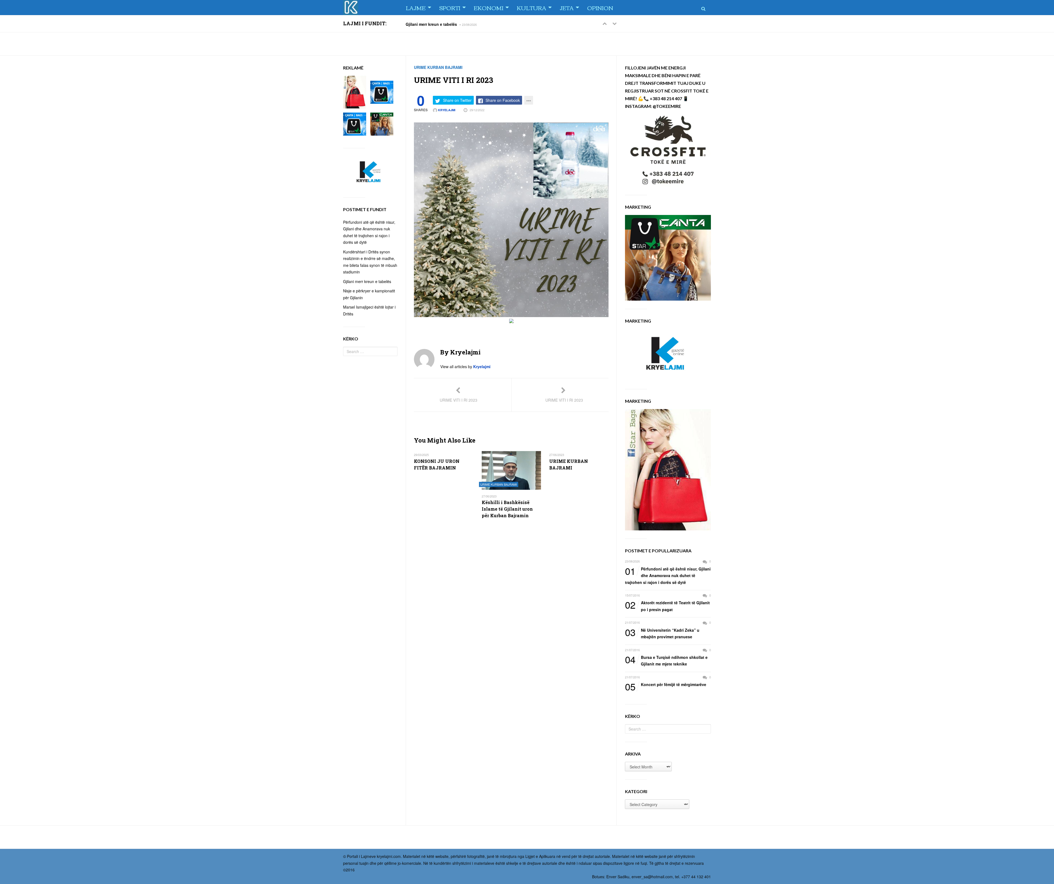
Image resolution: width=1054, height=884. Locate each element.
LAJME (416, 7)
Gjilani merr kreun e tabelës (431, 24)
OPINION (600, 7)
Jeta (567, 7)
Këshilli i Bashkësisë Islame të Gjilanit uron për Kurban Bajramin (507, 508)
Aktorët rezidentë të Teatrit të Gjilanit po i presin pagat (667, 605)
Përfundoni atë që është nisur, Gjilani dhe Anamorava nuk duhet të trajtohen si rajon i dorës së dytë (668, 575)
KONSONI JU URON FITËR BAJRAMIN (436, 464)
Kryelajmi (446, 110)
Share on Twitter (457, 100)
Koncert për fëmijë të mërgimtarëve (665, 684)
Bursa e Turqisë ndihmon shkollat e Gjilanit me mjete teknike (666, 660)
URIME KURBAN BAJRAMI (438, 67)
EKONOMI (488, 7)
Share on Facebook (503, 100)
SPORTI (449, 7)
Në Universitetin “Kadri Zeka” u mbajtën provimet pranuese (662, 633)
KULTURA (531, 7)
